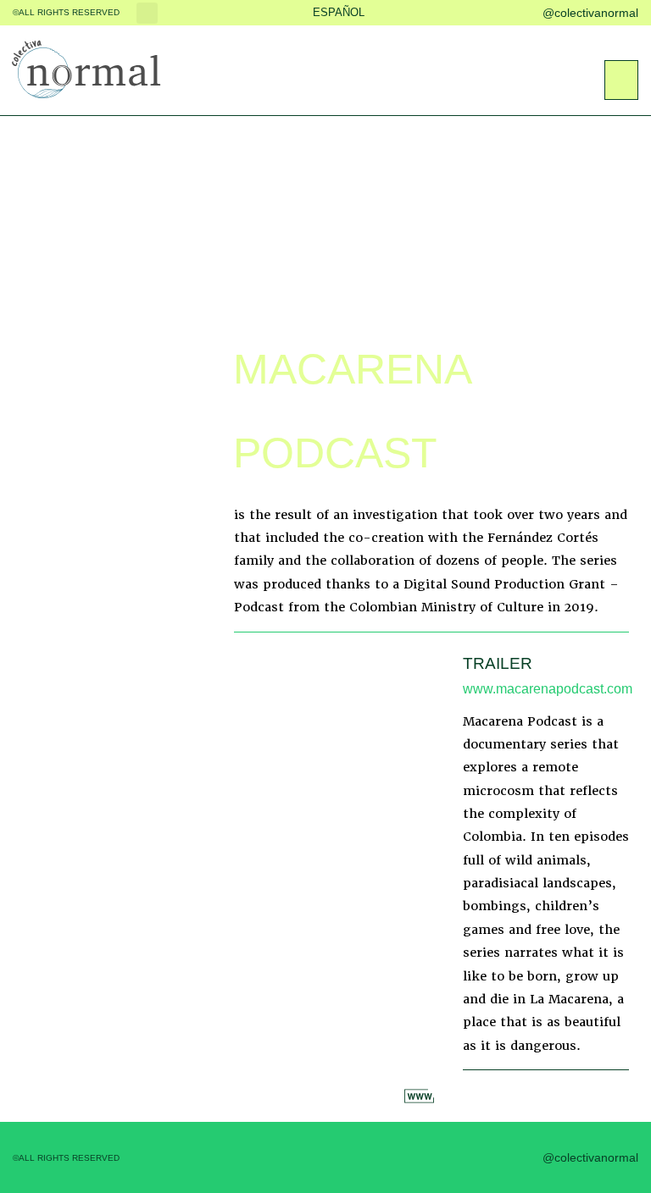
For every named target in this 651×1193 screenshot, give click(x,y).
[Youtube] (513, 12)
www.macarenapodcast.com (547, 689)
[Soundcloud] (619, 1097)
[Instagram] (479, 12)
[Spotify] (579, 1097)
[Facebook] (411, 12)
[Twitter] (445, 12)
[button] (147, 13)
